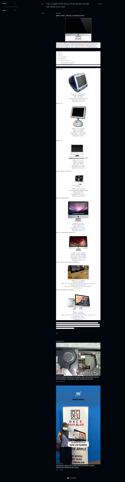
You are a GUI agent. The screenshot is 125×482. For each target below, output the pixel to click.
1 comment (61, 469)
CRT (85, 94)
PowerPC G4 (81, 130)
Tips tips (58, 6)
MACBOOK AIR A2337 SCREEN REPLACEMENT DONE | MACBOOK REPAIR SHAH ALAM (75, 466)
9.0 (82, 98)
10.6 (84, 227)
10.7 (82, 257)
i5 (84, 254)
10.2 (83, 132)
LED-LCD (83, 253)
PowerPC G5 (81, 162)
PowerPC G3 (81, 95)
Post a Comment (62, 381)
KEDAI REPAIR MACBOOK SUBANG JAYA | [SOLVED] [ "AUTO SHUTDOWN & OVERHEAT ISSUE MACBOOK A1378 (77, 378)
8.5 (79, 98)
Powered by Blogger (72, 477)
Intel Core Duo (78, 190)
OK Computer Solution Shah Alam (67, 3)
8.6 (81, 98)
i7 (85, 254)
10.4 (83, 165)
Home (47, 6)
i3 (83, 254)
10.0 (87, 98)
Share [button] (43, 13)
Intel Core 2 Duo (84, 190)
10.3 (85, 132)
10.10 (84, 285)
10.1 (81, 132)
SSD (85, 256)
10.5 (82, 227)
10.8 (84, 257)
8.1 (77, 98)
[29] (89, 286)
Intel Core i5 (80, 282)
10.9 (82, 285)
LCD (83, 128)
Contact (63, 6)
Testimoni (52, 6)
